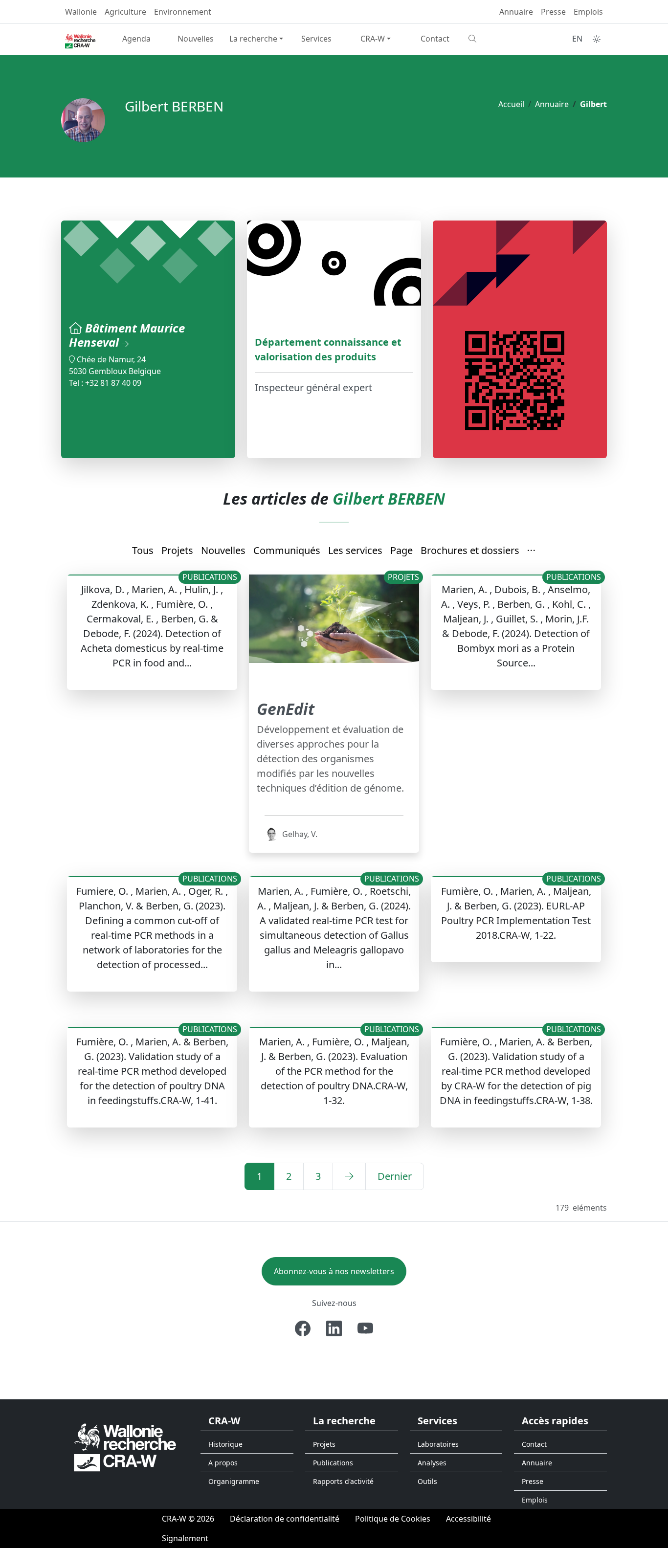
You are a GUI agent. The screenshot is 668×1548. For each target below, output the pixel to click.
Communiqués (286, 550)
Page (401, 550)
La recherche (253, 38)
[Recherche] (494, 38)
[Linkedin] (334, 1328)
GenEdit (285, 708)
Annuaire (516, 11)
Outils (427, 1481)
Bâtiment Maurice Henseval (127, 335)
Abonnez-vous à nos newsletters (334, 1271)
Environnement (182, 11)
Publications (333, 1462)
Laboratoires (438, 1444)
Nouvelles (196, 38)
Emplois (588, 11)
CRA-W (372, 38)
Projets (177, 550)
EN (577, 38)
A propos (223, 1462)
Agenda (136, 38)
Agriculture (125, 11)
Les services (355, 550)
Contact (435, 38)
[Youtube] (365, 1328)
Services (316, 38)
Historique (225, 1444)
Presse (553, 11)
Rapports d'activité (343, 1481)
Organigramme (233, 1481)
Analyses (432, 1462)
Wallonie (81, 11)
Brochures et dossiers (470, 550)
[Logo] (125, 1446)
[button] (531, 551)
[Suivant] (349, 1176)
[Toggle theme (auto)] (596, 39)
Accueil (511, 104)
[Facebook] (303, 1328)
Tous (143, 550)
